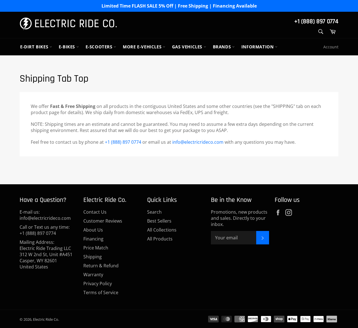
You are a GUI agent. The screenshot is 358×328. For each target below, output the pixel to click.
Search (154, 212)
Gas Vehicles (188, 46)
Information (258, 46)
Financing (93, 239)
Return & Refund (101, 266)
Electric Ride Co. (46, 319)
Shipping (92, 257)
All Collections (161, 230)
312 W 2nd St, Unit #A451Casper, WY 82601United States (46, 260)
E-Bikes (67, 46)
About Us (93, 230)
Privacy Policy (97, 283)
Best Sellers (159, 221)
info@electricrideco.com (197, 142)
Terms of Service (100, 292)
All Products (160, 239)
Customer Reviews (102, 221)
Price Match (95, 248)
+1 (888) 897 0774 (316, 21)
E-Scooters (100, 46)
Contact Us (95, 212)
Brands (222, 46)
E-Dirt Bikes (35, 46)
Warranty (93, 275)
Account (330, 46)
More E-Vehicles (143, 46)
